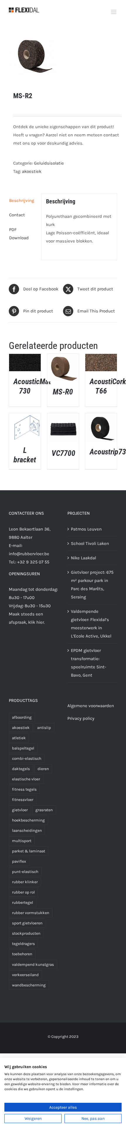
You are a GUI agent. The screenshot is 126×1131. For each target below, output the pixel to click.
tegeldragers (23, 943)
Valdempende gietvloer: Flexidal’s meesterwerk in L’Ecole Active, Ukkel (91, 624)
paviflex (19, 861)
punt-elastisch (25, 871)
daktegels (21, 769)
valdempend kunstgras (33, 964)
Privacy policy (80, 718)
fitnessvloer (22, 799)
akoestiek (31, 171)
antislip (44, 727)
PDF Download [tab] (19, 233)
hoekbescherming (28, 820)
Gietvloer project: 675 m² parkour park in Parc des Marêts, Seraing (92, 585)
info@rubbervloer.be (29, 553)
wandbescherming (29, 985)
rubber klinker (25, 882)
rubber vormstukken (30, 913)
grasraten (44, 810)
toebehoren (22, 954)
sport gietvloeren (27, 923)
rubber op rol (23, 892)
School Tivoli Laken (90, 543)
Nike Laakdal (83, 558)
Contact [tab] (17, 215)
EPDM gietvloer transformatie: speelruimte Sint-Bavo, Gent (88, 663)
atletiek (19, 738)
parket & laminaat (28, 851)
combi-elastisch (26, 758)
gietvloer (20, 810)
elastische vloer (26, 779)
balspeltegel (23, 748)
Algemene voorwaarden (90, 705)
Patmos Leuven (86, 529)
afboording (22, 717)
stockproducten (26, 933)
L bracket (24, 455)
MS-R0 (63, 391)
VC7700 (63, 453)
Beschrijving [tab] (21, 200)
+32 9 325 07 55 (33, 562)
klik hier (36, 622)
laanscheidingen (27, 830)
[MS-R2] (63, 56)
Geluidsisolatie (49, 163)
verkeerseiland (25, 975)
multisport (21, 841)
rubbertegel (22, 902)
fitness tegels (24, 789)
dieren (43, 769)
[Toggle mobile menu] (114, 12)
